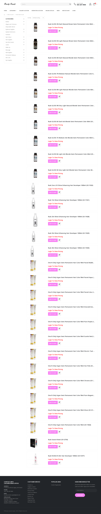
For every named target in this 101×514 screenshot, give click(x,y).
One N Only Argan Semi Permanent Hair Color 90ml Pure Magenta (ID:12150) (71, 395)
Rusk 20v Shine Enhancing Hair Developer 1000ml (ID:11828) (68, 217)
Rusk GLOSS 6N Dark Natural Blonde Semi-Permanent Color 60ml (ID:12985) (71, 58)
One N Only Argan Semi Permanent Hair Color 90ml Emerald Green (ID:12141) (71, 307)
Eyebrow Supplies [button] (10, 29)
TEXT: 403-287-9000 (8, 491)
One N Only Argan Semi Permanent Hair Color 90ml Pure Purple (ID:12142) (71, 322)
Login (73, 10)
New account (66, 10)
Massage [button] (8, 50)
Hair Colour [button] (8, 37)
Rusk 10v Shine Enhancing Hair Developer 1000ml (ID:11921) (68, 200)
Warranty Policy (31, 502)
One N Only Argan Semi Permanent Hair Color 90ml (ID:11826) (69, 425)
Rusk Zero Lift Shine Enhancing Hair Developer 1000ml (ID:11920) (70, 185)
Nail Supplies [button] (9, 52)
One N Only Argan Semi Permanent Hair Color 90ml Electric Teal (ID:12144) (71, 351)
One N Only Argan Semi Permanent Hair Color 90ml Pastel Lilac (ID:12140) (71, 292)
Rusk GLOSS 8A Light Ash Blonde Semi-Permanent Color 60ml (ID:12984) (71, 154)
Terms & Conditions (32, 492)
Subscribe (80, 495)
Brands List (30, 496)
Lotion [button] (7, 44)
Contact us (30, 485)
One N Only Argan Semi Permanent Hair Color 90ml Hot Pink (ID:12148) (71, 366)
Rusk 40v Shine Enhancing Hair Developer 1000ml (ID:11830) (68, 248)
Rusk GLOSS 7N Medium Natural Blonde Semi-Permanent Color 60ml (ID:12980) (71, 74)
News (58, 10)
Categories (13, 10)
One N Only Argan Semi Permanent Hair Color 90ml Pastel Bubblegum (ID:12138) (71, 263)
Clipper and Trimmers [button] (11, 24)
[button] (95, 4)
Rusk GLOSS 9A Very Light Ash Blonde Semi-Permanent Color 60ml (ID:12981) (71, 170)
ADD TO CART (52, 31)
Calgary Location (24, 10)
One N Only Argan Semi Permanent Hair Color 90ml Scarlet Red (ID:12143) (71, 336)
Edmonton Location (37, 10)
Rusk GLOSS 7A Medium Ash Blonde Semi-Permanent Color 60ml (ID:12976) (71, 138)
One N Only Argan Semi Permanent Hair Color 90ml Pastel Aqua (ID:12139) (71, 277)
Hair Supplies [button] (9, 39)
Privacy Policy (31, 490)
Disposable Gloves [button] (10, 27)
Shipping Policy (31, 500)
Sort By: (29, 17)
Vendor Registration (56, 485)
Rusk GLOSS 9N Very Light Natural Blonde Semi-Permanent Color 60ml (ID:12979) (71, 106)
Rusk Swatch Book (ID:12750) (58, 440)
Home (5, 10)
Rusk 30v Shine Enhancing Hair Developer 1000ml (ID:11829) (68, 233)
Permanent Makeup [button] (11, 55)
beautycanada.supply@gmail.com (12, 495)
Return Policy (31, 498)
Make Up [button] (8, 47)
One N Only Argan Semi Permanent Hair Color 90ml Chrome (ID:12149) (71, 381)
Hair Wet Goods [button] (10, 42)
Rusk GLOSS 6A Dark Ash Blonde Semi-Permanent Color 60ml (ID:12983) (71, 121)
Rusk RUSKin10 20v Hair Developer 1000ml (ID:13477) (66, 456)
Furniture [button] (8, 34)
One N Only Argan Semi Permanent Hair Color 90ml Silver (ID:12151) (71, 410)
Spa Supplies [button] (9, 60)
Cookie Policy (31, 494)
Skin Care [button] (8, 57)
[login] (90, 4)
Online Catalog (50, 10)
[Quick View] (59, 30)
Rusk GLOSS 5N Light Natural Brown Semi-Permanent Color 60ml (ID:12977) (71, 41)
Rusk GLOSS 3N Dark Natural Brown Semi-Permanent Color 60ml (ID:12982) (71, 24)
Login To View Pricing (55, 27)
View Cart (90, 503)
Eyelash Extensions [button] (10, 32)
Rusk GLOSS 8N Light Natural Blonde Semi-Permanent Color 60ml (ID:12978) (71, 90)
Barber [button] (7, 21)
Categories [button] (9, 19)
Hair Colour (10, 14)
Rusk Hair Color (20, 14)
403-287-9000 (81, 5)
